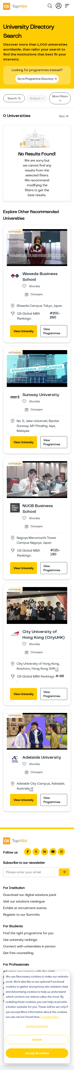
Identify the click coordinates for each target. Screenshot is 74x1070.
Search (12, 98)
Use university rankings (20, 940)
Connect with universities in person (29, 946)
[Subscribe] (64, 872)
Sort (62, 116)
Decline (37, 1039)
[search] (50, 7)
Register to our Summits (21, 915)
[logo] (15, 6)
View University (24, 331)
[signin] (58, 5)
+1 (57, 669)
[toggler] (67, 5)
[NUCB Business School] (15, 507)
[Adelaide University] (15, 759)
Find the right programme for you (28, 933)
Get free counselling (18, 953)
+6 (31, 788)
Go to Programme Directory (35, 79)
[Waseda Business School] (15, 276)
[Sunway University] (15, 397)
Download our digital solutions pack (29, 895)
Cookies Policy (49, 1017)
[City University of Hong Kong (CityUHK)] (15, 633)
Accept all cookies (37, 1053)
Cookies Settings (37, 1026)
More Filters (60, 96)
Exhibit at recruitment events (25, 908)
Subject (35, 98)
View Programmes (51, 331)
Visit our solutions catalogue (24, 901)
